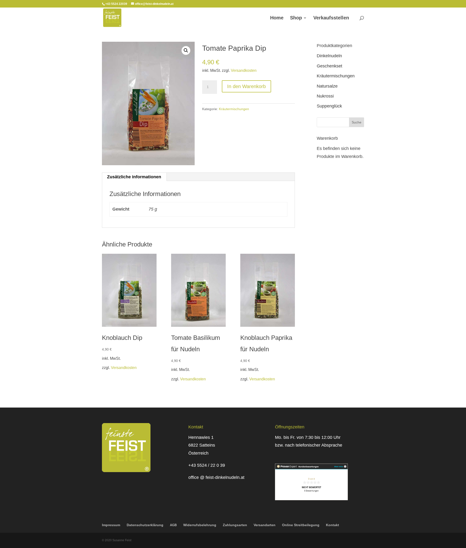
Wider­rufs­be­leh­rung (199, 525)
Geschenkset (329, 66)
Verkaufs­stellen (331, 18)
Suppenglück (329, 106)
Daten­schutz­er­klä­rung (145, 525)
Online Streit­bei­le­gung (300, 525)
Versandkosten (244, 70)
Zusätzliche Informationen (134, 176)
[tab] (134, 177)
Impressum (111, 525)
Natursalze (327, 86)
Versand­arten (264, 525)
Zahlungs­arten (235, 525)
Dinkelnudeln (329, 55)
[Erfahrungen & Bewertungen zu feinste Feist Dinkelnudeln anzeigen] (311, 498)
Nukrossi (325, 96)
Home (276, 18)
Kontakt (332, 525)
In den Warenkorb (246, 86)
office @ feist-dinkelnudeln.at (216, 477)
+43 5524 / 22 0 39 (206, 465)
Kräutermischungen (234, 109)
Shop (296, 18)
